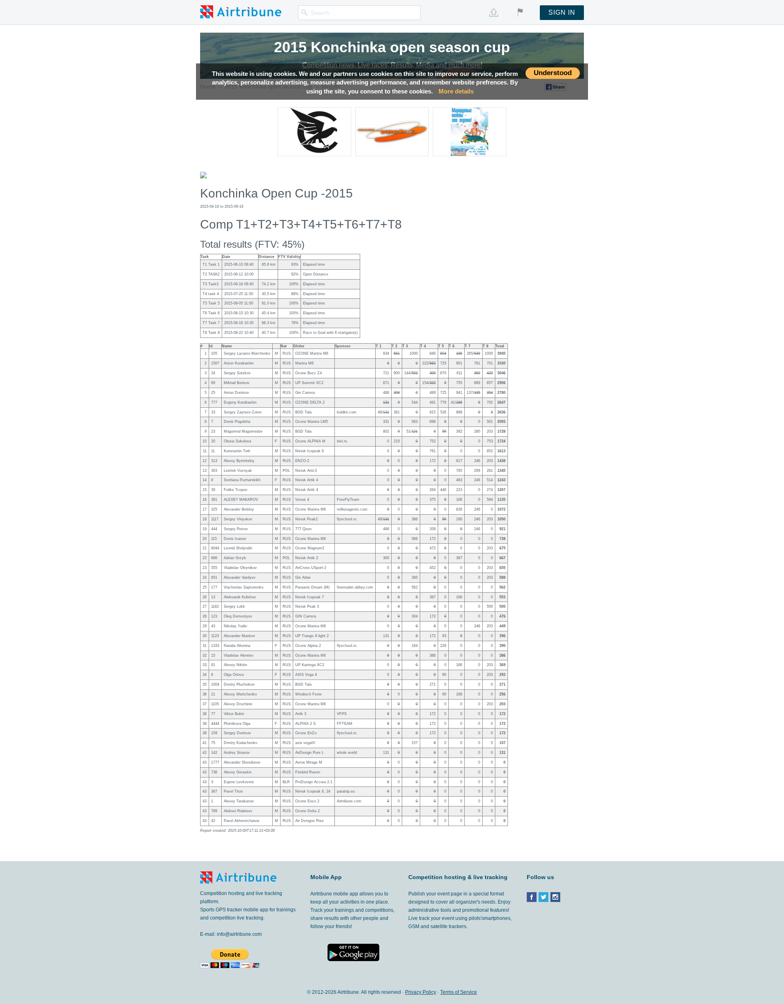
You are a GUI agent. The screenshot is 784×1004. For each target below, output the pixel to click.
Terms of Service (458, 992)
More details (456, 91)
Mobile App (326, 877)
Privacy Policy (420, 992)
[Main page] (240, 11)
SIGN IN (561, 12)
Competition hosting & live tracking (458, 877)
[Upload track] (493, 12)
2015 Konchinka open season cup (392, 47)
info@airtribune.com (239, 934)
